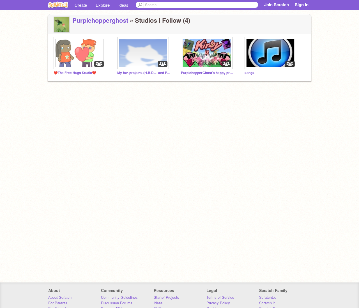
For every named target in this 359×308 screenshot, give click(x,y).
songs (249, 72)
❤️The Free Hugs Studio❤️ (75, 72)
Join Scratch (276, 4)
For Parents (57, 302)
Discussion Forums (116, 302)
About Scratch (60, 297)
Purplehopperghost (100, 20)
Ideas (123, 5)
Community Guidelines (119, 297)
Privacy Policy (218, 302)
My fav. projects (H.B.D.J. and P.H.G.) (144, 72)
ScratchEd (267, 297)
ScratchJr (267, 302)
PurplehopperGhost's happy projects (207, 72)
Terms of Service (220, 297)
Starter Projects (166, 297)
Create (81, 5)
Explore (103, 5)
